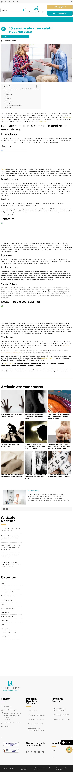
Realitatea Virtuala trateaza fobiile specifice (36, 729)
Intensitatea (8, 91)
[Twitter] (9, 1)
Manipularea (9, 94)
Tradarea (8, 107)
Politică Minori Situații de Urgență (42, 768)
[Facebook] (1, 1)
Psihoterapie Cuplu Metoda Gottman (59, 709)
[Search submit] (24, 10)
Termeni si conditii (24, 768)
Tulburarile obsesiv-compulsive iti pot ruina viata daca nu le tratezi (35, 476)
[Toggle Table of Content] (37, 86)
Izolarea (8, 96)
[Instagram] (5, 1)
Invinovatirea (9, 102)
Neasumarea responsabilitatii (14, 105)
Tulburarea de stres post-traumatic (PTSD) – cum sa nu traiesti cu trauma (35, 446)
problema (66, 345)
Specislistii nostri (46, 358)
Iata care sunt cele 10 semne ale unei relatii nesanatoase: (21, 89)
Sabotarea (8, 98)
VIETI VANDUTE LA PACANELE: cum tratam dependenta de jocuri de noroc (59, 416)
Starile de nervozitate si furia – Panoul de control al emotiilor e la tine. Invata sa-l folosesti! (59, 446)
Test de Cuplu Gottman (61, 715)
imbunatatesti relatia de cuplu (11, 353)
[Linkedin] (17, 1)
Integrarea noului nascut (61, 719)
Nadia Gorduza (8, 364)
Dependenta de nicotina (36, 719)
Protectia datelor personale (61, 768)
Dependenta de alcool (35, 724)
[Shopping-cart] (71, 1)
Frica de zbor (32, 711)
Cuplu (6, 36)
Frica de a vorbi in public (36, 715)
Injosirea (8, 100)
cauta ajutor (43, 121)
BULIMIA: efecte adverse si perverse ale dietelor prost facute (34, 416)
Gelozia (8, 92)
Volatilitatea (9, 103)
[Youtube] (13, 1)
